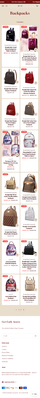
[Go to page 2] (23, 310)
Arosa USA (10, 159)
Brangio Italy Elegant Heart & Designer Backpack (11, 122)
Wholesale (5, 361)
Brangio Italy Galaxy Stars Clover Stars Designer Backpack (29, 122)
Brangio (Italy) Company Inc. (11, 45)
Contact (4, 349)
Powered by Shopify (23, 392)
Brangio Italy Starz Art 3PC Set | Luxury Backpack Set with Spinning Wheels (29, 58)
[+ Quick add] (17, 40)
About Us (4, 346)
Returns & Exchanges (7, 355)
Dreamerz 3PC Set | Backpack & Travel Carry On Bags (11, 163)
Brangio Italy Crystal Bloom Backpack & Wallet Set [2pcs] (10, 49)
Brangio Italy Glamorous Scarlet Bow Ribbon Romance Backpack (29, 91)
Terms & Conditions (7, 358)
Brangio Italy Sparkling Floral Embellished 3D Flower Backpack (29, 298)
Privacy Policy (6, 352)
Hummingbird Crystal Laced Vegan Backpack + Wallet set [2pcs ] (29, 154)
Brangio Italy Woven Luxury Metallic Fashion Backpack (10, 196)
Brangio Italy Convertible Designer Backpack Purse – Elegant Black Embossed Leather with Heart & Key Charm (29, 265)
